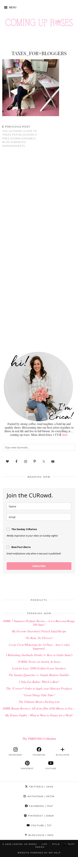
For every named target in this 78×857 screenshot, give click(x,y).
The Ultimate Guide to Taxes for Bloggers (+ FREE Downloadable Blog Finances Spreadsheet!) (19, 136)
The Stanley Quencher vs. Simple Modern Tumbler (39, 675)
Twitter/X (40, 786)
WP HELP (55, 852)
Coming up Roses (24, 844)
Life (44, 844)
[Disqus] (39, 199)
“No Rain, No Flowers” (39, 638)
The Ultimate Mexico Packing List (39, 702)
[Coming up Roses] (39, 23)
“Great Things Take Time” (39, 695)
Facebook (40, 806)
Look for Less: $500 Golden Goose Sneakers (39, 668)
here (64, 435)
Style (56, 844)
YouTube (40, 825)
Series (39, 847)
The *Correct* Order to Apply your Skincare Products (39, 688)
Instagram (40, 796)
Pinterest (40, 815)
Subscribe (39, 566)
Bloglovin (40, 835)
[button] (13, 7)
